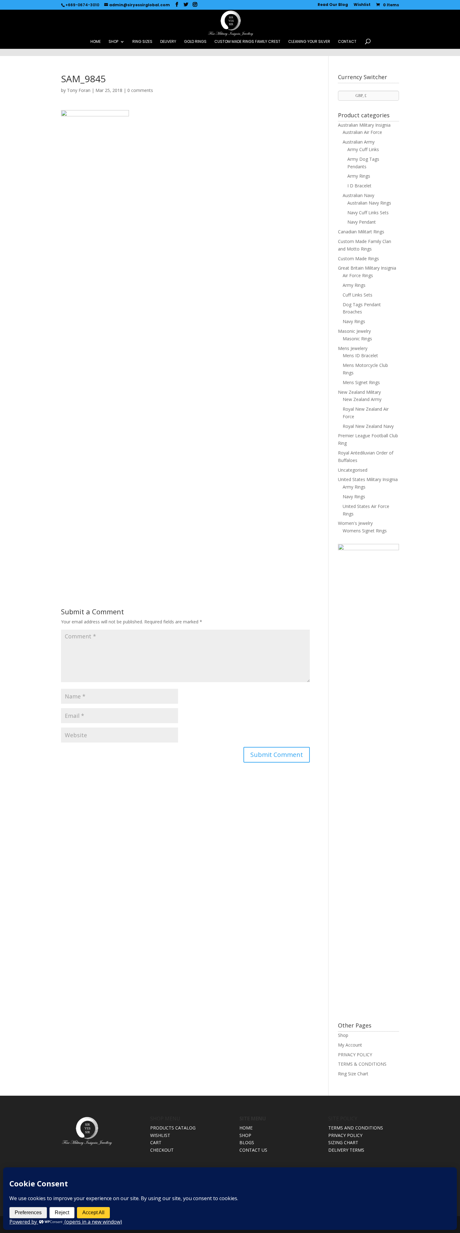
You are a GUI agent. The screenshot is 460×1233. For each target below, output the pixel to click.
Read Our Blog (333, 5)
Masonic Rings (357, 339)
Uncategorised (352, 470)
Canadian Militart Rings (361, 232)
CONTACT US (253, 1150)
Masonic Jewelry (354, 331)
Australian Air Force (362, 132)
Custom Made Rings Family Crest (247, 41)
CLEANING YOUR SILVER (309, 41)
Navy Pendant (361, 222)
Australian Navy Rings (369, 203)
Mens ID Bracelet (360, 355)
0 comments (140, 90)
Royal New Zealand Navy (368, 426)
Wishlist (362, 5)
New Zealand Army (362, 399)
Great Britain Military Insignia (367, 268)
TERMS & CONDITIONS (362, 1064)
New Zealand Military (359, 392)
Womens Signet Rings (365, 531)
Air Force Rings (358, 275)
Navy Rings (354, 321)
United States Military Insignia (368, 479)
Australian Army (359, 142)
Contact (347, 41)
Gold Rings (195, 41)
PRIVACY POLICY (355, 1055)
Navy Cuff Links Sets (368, 213)
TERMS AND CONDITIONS (355, 1128)
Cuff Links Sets (357, 295)
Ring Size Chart (353, 1074)
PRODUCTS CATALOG (173, 1128)
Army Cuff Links (363, 149)
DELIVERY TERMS (346, 1150)
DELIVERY (168, 41)
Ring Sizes (142, 41)
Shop (343, 1035)
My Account (350, 1045)
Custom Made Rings (358, 258)
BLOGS (246, 1142)
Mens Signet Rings (361, 382)
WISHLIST (160, 1135)
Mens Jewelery (352, 348)
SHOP (113, 41)
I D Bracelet (359, 186)
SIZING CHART (343, 1142)
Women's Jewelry (355, 523)
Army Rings (358, 176)
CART (155, 1142)
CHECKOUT (162, 1150)
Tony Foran (78, 90)
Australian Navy (358, 195)
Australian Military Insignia (364, 125)
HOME (95, 41)
